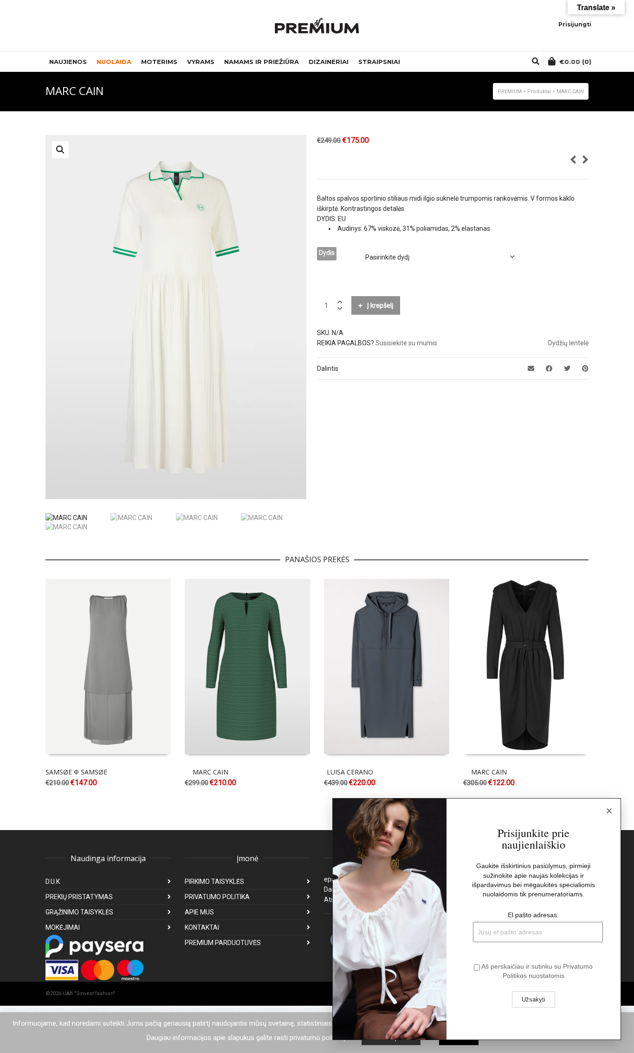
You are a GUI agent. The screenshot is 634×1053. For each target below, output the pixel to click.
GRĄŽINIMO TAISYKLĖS (79, 912)
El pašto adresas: (533, 915)
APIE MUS (199, 912)
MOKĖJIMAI (62, 927)
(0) (575, 61)
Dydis (327, 252)
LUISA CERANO (350, 772)
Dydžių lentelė (568, 343)
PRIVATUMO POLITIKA (217, 897)
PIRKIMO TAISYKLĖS (214, 881)
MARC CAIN (210, 772)
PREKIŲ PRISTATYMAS (79, 897)
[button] (60, 149)
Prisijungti (574, 24)
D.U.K (52, 881)
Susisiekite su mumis (406, 343)
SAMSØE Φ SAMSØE (76, 772)
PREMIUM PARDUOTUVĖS (223, 942)
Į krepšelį (380, 305)
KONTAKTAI (202, 927)
